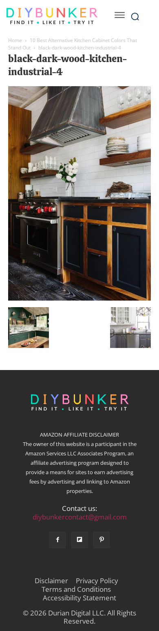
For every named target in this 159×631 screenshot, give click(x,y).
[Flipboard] (79, 540)
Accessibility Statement (79, 598)
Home (15, 40)
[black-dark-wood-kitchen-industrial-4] (79, 298)
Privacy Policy (97, 580)
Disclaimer (51, 580)
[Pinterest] (101, 540)
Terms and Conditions (76, 589)
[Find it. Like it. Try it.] (51, 16)
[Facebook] (57, 540)
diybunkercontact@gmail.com (80, 517)
